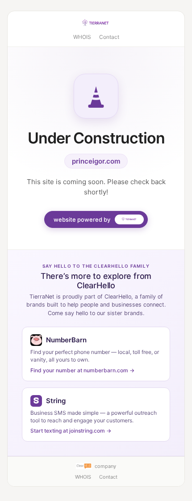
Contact (109, 37)
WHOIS (82, 37)
